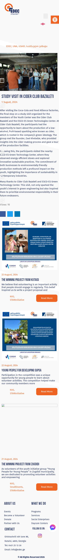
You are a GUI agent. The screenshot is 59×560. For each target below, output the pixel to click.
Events (7, 511)
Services (35, 515)
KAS (12, 296)
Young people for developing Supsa (21, 370)
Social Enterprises (40, 519)
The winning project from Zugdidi (20, 464)
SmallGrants (16, 486)
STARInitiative (17, 299)
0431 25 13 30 (14, 545)
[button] (55, 20)
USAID (22, 46)
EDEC (8, 46)
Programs (36, 511)
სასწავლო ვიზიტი (36, 46)
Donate (7, 519)
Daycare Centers (39, 523)
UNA (15, 46)
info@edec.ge (18, 549)
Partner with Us (12, 523)
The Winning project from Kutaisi (20, 280)
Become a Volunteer (14, 515)
